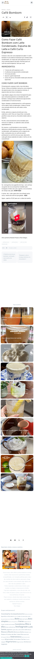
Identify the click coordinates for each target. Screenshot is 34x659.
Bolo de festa (24, 619)
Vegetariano (20, 642)
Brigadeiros (15, 621)
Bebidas (4, 9)
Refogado (3, 637)
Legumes (9, 629)
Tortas (23, 639)
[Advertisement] (17, 283)
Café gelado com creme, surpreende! (14, 486)
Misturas (17, 632)
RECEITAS (26, 634)
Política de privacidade (6, 658)
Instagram (21, 626)
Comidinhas (20, 624)
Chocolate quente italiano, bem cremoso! (15, 430)
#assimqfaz (5, 614)
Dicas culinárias (10, 627)
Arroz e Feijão (17, 616)
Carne (21, 621)
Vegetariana (11, 642)
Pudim (18, 634)
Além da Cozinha (28, 614)
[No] (13, 658)
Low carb (24, 629)
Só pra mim (9, 639)
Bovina (10, 621)
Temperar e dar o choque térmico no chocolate (24, 257)
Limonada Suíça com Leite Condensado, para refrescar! (16, 466)
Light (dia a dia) (16, 629)
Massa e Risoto (7, 632)
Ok (25, 656)
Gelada (8, 9)
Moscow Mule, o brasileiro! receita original (15, 449)
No (28, 656)
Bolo (17, 618)
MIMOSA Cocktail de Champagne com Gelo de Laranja (16, 319)
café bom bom (6, 242)
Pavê (29, 632)
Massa (29, 629)
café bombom (15, 242)
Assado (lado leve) (5, 619)
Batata (12, 619)
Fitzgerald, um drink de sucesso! (12, 412)
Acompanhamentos (18, 614)
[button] (2, 2)
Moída (26, 632)
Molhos (22, 632)
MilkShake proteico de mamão (11, 338)
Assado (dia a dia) (25, 616)
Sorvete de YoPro (7, 356)
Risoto (8, 637)
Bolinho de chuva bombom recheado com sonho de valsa (9, 257)
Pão (22, 634)
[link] (30, 17)
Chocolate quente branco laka (11, 375)
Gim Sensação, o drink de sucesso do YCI (15, 393)
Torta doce (17, 639)
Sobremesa (15, 637)
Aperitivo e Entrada (7, 616)
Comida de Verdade (10, 624)
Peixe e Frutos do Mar (8, 634)
